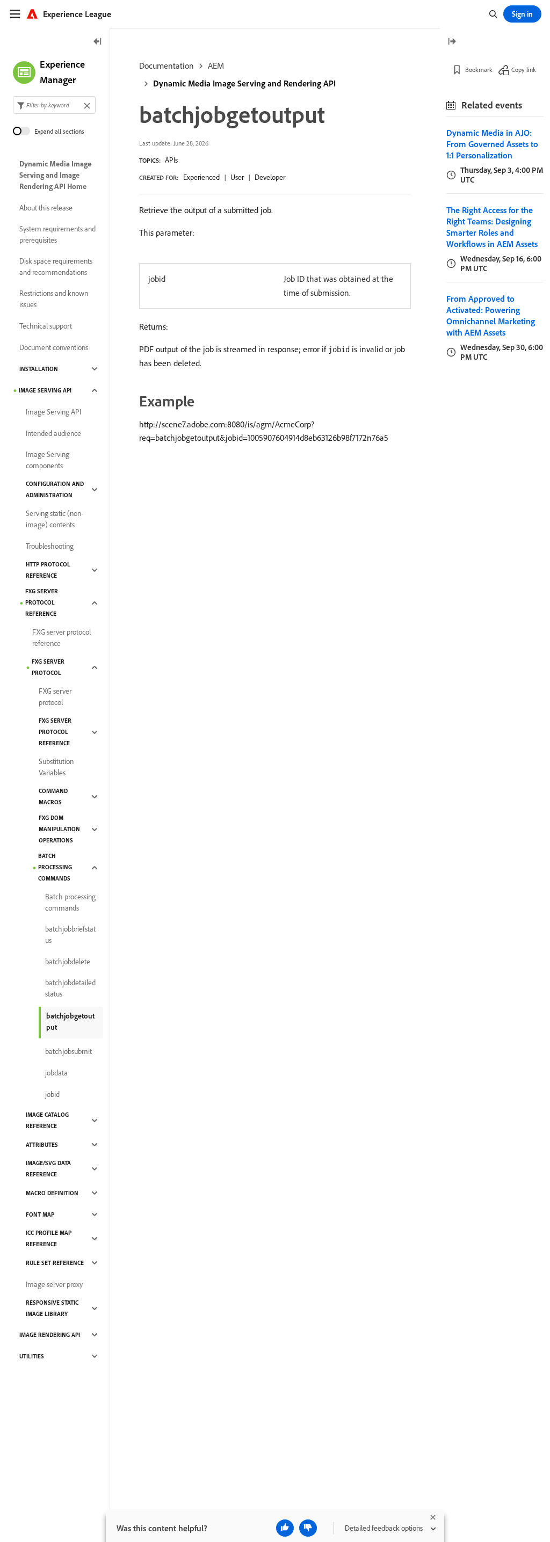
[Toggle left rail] (98, 42)
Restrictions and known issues (53, 298)
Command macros (53, 796)
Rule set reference (55, 1263)
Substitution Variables (56, 767)
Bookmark (479, 70)
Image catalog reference (47, 1120)
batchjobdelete (67, 961)
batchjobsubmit (68, 1051)
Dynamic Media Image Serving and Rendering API (244, 83)
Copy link (523, 70)
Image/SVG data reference (48, 1168)
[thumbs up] (285, 1528)
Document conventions (53, 347)
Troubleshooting (50, 546)
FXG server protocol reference (41, 602)
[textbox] (54, 105)
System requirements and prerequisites (57, 234)
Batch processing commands (55, 867)
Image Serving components (47, 459)
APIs (171, 160)
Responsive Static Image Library (52, 1308)
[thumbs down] (308, 1528)
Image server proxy (54, 1284)
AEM (216, 65)
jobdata (56, 1073)
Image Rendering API (49, 1335)
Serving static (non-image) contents (54, 518)
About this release (46, 208)
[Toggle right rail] (452, 42)
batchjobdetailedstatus (70, 988)
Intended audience (53, 433)
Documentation (166, 65)
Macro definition (52, 1193)
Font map (40, 1214)
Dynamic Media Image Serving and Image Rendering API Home (55, 175)
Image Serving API (45, 390)
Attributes (42, 1144)
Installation (38, 369)
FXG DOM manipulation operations (59, 829)
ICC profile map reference (48, 1238)
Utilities (31, 1356)
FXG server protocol (48, 667)
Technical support (45, 326)
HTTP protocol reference (48, 570)
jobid (52, 1094)
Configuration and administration (55, 489)
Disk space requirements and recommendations (55, 266)
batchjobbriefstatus (70, 934)
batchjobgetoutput (70, 1021)
